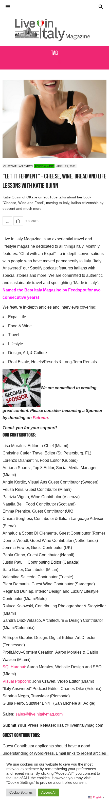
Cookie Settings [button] (21, 792)
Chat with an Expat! (18, 166)
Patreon (40, 418)
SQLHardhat (14, 667)
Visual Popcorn (16, 681)
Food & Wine (44, 166)
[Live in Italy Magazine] (54, 29)
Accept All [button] (48, 792)
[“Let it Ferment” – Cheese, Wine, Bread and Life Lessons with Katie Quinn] (54, 119)
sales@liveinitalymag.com (39, 714)
